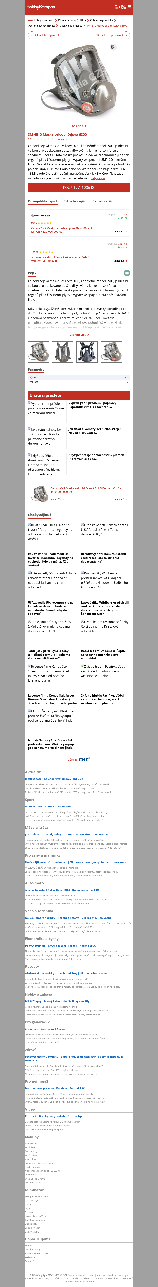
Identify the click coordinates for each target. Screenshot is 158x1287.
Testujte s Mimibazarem (36, 1196)
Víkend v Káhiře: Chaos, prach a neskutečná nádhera (51, 1006)
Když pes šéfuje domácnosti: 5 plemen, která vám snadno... (97, 457)
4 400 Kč (119, 231)
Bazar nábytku (32, 1231)
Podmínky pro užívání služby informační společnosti (65, 1278)
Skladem (122, 217)
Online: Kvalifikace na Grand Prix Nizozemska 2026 (50, 895)
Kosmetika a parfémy (35, 1216)
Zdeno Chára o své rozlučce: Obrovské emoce (47, 1125)
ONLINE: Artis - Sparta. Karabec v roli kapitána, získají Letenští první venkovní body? (66, 812)
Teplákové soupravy (35, 1219)
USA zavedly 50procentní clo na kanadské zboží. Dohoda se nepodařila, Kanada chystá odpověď (51, 608)
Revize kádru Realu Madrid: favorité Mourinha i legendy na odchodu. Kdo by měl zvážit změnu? (50, 559)
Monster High (32, 1200)
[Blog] (117, 6)
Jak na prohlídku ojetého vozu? (40, 1162)
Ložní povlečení (33, 1227)
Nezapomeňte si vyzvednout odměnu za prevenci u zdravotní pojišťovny (61, 1073)
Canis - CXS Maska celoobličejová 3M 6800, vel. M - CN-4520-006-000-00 (62, 229)
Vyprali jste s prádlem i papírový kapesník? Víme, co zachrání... (92, 405)
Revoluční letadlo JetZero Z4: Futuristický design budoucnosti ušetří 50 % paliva (64, 1097)
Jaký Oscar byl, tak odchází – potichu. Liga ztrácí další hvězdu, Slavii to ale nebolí (65, 816)
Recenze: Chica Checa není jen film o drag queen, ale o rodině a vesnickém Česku (65, 1038)
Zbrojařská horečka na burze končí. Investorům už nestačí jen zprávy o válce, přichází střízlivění (72, 951)
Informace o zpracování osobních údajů (113, 1278)
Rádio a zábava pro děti (37, 1253)
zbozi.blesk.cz (32, 1159)
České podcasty (32, 1249)
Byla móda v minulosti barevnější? (42, 1042)
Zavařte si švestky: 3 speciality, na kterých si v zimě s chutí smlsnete (58, 982)
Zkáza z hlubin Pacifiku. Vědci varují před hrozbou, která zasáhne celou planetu (102, 699)
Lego (27, 1208)
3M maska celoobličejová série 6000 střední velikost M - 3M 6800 (59, 259)
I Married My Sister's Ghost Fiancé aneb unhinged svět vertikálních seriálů (61, 1034)
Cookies (69, 1281)
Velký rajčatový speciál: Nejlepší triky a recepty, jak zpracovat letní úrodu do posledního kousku (72, 986)
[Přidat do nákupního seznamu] (113, 47)
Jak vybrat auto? (33, 1182)
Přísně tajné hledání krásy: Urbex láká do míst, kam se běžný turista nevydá (62, 1014)
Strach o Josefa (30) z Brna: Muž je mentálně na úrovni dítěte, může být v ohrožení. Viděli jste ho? (73, 847)
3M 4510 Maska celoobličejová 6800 (57, 134)
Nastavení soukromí (85, 1281)
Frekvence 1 (31, 1257)
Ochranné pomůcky (101, 20)
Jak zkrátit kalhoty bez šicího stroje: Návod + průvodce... (95, 431)
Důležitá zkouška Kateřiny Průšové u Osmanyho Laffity (52, 1121)
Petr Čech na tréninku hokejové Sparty (44, 1129)
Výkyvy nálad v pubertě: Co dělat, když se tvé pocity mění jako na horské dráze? (65, 1101)
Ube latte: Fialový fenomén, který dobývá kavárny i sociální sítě (56, 979)
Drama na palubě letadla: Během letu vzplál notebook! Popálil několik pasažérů (64, 839)
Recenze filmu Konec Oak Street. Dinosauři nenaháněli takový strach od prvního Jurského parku (52, 699)
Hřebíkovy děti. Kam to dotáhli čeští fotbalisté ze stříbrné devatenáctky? (103, 557)
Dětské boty (31, 1223)
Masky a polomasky (70, 25)
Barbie (28, 1204)
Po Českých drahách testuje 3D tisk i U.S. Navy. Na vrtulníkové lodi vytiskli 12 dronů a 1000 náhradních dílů (78, 923)
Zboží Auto (30, 1174)
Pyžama (29, 1212)
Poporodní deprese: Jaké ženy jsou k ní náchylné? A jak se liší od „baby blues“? (64, 1066)
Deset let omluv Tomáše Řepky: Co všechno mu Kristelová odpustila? (103, 654)
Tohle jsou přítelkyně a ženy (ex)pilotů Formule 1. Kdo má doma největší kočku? (49, 654)
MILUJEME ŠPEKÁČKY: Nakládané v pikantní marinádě (51, 867)
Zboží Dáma (31, 1155)
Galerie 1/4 (79, 126)
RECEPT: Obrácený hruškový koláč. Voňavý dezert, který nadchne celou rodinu (64, 875)
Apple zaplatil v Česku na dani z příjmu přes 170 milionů (53, 958)
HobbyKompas (32, 1166)
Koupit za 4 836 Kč (79, 187)
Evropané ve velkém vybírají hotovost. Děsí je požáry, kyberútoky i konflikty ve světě (67, 784)
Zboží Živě (30, 1147)
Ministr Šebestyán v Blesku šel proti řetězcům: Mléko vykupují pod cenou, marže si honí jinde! (51, 744)
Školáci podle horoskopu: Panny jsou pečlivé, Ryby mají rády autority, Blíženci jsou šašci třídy (71, 871)
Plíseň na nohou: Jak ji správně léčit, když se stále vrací (52, 1070)
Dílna (83, 20)
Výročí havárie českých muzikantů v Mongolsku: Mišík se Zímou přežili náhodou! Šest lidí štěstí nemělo (76, 843)
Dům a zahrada (67, 20)
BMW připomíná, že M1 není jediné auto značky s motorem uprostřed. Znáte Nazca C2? (68, 899)
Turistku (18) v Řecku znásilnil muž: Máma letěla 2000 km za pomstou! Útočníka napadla (68, 792)
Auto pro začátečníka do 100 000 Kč (42, 1170)
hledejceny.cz (31, 1143)
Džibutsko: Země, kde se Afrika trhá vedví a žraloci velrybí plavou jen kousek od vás (66, 1010)
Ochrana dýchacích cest (41, 25)
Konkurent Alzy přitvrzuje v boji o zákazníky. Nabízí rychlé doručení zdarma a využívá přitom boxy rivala (77, 955)
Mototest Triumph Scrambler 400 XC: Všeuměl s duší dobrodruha (57, 903)
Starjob (28, 1245)
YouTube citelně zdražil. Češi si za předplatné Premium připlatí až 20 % (59, 927)
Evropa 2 (29, 1261)
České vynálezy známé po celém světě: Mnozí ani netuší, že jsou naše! (59, 788)
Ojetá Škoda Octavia (35, 1178)
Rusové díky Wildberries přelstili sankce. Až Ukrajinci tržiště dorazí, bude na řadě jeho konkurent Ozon (105, 608)
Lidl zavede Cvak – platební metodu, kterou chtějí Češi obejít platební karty (62, 931)
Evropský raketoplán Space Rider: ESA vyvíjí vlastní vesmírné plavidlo (59, 1093)
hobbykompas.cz (44, 20)
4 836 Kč (119, 260)
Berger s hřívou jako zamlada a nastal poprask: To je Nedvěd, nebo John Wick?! (64, 819)
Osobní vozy (31, 1151)
